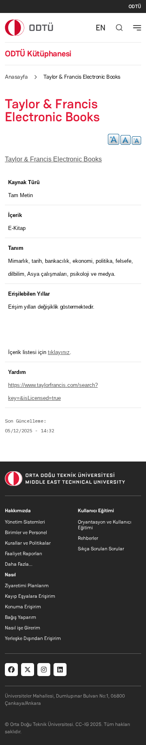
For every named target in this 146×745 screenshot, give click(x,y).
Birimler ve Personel (26, 532)
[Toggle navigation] (137, 27)
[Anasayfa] (29, 27)
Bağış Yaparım (20, 617)
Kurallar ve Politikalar (28, 543)
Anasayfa (16, 76)
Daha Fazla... (18, 564)
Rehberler (88, 538)
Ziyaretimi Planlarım (27, 585)
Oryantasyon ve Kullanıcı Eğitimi (104, 525)
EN (100, 27)
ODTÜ (135, 6)
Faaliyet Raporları (23, 553)
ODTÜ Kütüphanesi (38, 53)
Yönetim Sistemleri (25, 522)
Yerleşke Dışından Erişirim (33, 638)
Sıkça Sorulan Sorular (101, 548)
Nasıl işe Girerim (22, 628)
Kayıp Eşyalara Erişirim (30, 596)
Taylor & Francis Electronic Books (53, 159)
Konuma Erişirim (23, 606)
